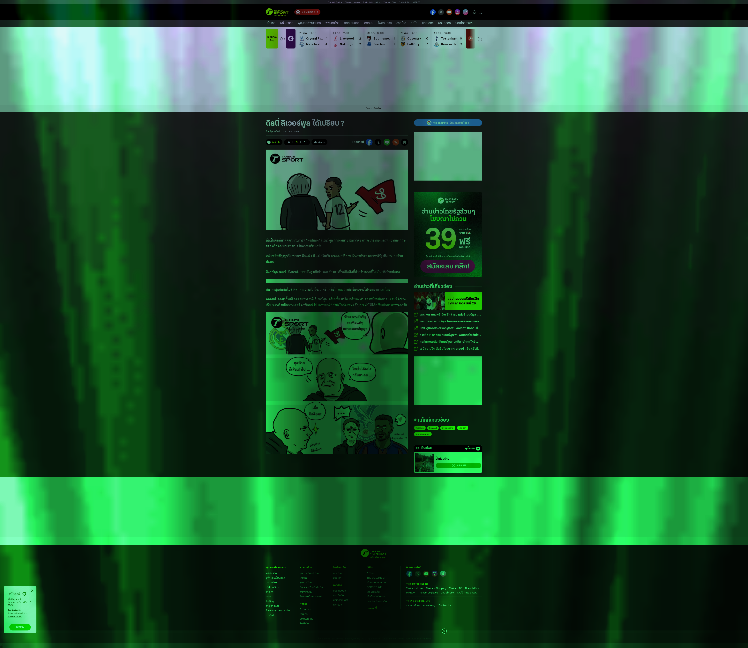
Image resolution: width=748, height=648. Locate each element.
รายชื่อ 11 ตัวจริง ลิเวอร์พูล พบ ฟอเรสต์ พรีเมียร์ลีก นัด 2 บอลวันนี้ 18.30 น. (450, 335)
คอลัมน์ (368, 23)
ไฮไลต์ (370, 573)
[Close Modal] (32, 590)
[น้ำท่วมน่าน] (424, 462)
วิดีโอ (414, 23)
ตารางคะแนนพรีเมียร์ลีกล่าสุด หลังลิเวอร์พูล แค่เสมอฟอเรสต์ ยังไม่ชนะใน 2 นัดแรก (450, 315)
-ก (288, 142)
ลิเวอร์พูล (420, 428)
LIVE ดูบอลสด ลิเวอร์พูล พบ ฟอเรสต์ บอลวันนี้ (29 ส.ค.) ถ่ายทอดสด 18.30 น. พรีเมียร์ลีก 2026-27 (451, 328)
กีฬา (368, 108)
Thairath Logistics (428, 592)
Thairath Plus (390, 2)
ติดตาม (461, 465)
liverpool (433, 428)
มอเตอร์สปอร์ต (340, 600)
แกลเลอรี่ (428, 23)
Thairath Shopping (371, 2)
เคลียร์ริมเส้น (373, 591)
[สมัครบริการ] (448, 234)
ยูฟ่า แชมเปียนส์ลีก (275, 577)
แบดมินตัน (338, 595)
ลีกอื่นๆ (270, 601)
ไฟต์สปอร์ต (385, 23)
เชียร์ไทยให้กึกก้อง (376, 596)
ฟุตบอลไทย (332, 23)
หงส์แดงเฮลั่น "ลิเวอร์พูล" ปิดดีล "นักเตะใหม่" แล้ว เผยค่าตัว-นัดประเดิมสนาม (448, 342)
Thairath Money (352, 2)
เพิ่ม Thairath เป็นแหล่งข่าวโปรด (451, 122)
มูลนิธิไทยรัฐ (447, 592)
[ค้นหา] (480, 12)
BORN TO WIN (375, 587)
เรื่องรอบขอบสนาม (376, 582)
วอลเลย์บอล (352, 23)
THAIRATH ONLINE (417, 584)
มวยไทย (337, 573)
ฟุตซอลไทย (306, 582)
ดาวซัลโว (270, 615)
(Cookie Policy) (15, 616)
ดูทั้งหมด (470, 448)
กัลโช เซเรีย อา (273, 587)
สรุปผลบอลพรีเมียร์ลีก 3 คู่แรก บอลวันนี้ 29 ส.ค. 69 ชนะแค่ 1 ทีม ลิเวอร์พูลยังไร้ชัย (463, 301)
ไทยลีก (303, 577)
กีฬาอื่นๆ (377, 108)
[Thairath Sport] (277, 12)
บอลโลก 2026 (464, 23)
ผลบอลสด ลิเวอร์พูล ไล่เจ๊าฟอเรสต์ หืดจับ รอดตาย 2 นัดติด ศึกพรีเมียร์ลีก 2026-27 (449, 321)
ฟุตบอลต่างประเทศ (309, 23)
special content (423, 434)
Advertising (429, 605)
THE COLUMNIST (376, 577)
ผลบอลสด (308, 11)
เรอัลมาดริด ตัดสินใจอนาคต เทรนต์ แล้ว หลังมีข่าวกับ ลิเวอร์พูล (449, 349)
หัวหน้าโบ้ (304, 614)
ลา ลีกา (269, 591)
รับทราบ (20, 627)
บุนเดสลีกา (271, 582)
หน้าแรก (270, 23)
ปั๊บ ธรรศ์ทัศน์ (306, 618)
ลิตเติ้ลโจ (304, 623)
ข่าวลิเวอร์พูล (447, 428)
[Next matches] (479, 38)
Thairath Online (335, 2)
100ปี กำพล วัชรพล (467, 592)
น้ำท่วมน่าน (442, 458)
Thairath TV (404, 2)
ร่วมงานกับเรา (413, 605)
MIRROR (416, 2)
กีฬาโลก (401, 23)
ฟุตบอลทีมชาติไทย (309, 573)
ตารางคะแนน (272, 605)
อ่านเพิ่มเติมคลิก (15, 611)
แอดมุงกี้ (462, 428)
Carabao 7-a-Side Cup (312, 587)
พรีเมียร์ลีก (286, 23)
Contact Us (445, 605)
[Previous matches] (282, 38)
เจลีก (268, 596)
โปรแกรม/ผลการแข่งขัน (278, 610)
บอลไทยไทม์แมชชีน (377, 601)
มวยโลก (337, 577)
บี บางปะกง (305, 609)
